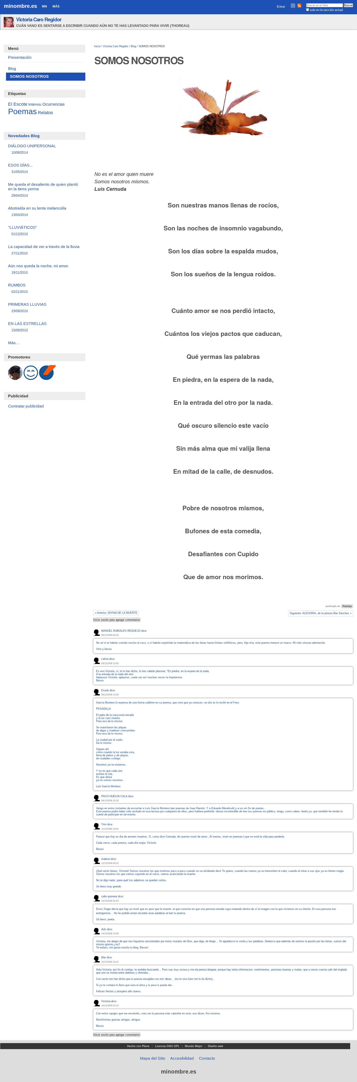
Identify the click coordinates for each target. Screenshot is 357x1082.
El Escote (17, 104)
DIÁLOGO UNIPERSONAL (32, 149)
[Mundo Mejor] (31, 378)
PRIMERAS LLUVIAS (27, 307)
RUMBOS (18, 288)
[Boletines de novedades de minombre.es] (293, 5)
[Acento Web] (47, 378)
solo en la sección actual (326, 10)
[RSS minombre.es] (299, 5)
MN (44, 6)
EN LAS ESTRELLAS (27, 326)
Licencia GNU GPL (167, 1046)
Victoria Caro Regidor (38, 19)
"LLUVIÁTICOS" (22, 230)
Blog (133, 46)
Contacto (207, 1058)
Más (56, 6)
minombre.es (20, 6)
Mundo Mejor (193, 1046)
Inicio (97, 46)
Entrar (281, 6)
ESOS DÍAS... (20, 168)
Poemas (347, 606)
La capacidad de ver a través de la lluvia (44, 249)
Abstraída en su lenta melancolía (37, 211)
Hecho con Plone (138, 1046)
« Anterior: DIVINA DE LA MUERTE (116, 612)
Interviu (34, 104)
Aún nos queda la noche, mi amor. (38, 269)
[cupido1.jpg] (223, 134)
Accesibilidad (182, 1058)
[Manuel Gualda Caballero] (15, 378)
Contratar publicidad (26, 406)
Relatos (45, 112)
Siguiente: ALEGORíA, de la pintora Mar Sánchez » (320, 613)
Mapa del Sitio (152, 1058)
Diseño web (215, 1046)
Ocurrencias (53, 104)
